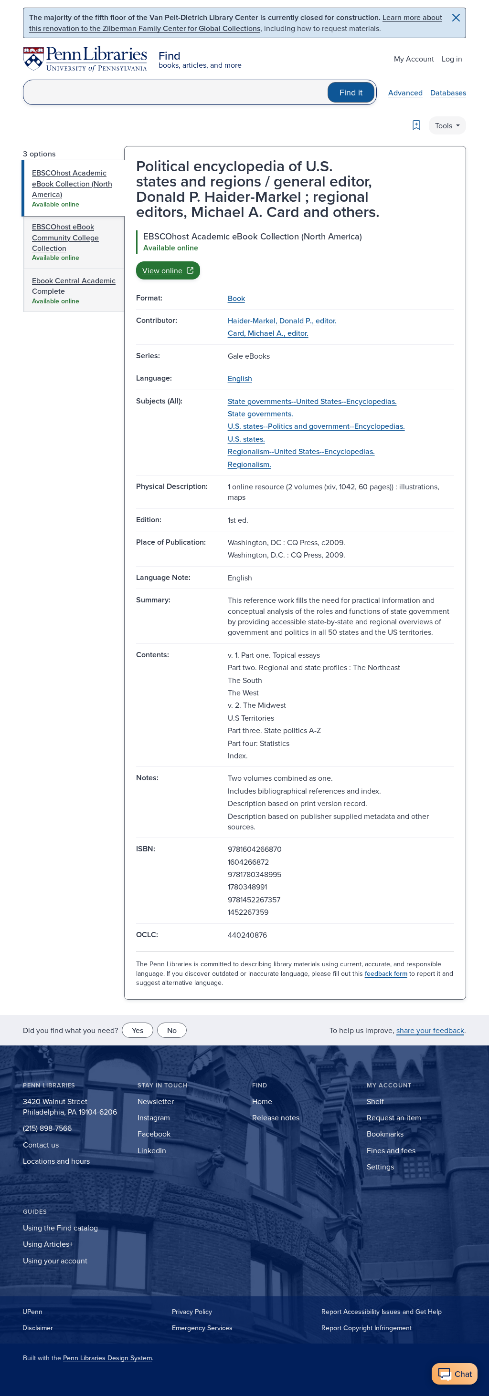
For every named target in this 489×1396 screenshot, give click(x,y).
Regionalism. (249, 464)
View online (162, 270)
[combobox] (175, 92)
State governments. (260, 413)
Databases (448, 92)
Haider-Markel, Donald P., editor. (282, 320)
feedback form (386, 973)
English (240, 378)
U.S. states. (246, 439)
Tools (444, 125)
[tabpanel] (295, 254)
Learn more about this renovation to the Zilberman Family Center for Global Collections (235, 22)
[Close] (456, 17)
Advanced (405, 92)
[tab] (73, 188)
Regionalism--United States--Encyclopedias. (301, 451)
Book (236, 298)
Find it (351, 92)
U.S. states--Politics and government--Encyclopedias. (316, 426)
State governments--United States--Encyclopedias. (312, 401)
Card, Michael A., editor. (268, 333)
